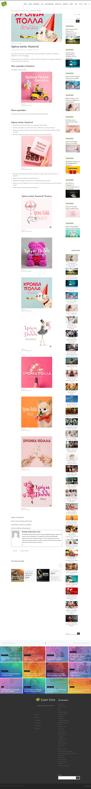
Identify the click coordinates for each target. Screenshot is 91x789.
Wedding (60, 763)
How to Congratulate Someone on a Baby (71, 438)
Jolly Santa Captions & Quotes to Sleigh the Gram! (72, 584)
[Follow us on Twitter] (79, 15)
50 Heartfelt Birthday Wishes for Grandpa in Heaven (11, 674)
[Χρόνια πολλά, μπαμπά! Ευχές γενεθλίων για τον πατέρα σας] (72, 283)
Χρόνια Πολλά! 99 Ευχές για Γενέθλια (71, 142)
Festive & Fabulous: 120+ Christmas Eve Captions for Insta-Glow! (72, 597)
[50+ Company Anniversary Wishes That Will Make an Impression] (72, 333)
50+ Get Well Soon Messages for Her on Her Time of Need (71, 404)
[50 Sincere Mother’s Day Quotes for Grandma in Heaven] (72, 456)
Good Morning (62, 732)
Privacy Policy (38, 725)
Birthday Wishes (5, 655)
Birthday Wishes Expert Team (19, 49)
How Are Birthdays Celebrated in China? (11, 658)
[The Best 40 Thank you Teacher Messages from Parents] (72, 480)
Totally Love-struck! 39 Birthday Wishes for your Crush (33, 658)
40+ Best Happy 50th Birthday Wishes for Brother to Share (33, 690)
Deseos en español (63, 722)
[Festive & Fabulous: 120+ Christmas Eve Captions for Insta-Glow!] (72, 591)
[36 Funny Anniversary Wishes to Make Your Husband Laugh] (72, 444)
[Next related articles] (60, 565)
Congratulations (63, 720)
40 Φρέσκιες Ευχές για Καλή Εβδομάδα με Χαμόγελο (73, 163)
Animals (60, 704)
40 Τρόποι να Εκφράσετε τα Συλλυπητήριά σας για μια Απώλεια (72, 186)
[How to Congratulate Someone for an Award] (72, 411)
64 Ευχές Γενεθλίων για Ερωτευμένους (21, 528)
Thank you (61, 757)
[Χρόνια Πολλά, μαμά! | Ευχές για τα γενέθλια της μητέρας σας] (72, 295)
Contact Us (37, 728)
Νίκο (27, 55)
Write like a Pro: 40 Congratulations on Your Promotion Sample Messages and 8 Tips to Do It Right (80, 657)
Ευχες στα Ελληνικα (26, 10)
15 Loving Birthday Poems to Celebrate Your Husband (55, 658)
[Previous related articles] (57, 565)
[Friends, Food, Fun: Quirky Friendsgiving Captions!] (72, 566)
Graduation (61, 739)
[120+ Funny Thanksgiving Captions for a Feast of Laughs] (72, 529)
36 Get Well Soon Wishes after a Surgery (71, 392)
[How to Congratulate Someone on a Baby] (72, 433)
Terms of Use (37, 723)
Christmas (61, 718)
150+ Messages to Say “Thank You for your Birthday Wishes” (79, 690)
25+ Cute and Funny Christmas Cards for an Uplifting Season (71, 522)
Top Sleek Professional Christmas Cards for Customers (72, 546)
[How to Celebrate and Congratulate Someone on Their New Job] (72, 421)
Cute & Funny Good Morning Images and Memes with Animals (56, 674)
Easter (60, 724)
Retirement (61, 755)
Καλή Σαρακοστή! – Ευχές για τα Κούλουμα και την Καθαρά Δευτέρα (72, 32)
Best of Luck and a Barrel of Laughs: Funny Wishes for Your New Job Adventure (72, 354)
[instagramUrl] (22, 545)
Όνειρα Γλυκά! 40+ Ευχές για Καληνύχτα (72, 207)
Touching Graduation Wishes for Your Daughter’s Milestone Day (71, 379)
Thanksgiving (62, 759)
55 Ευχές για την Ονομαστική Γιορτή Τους (21, 521)
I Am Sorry (61, 745)
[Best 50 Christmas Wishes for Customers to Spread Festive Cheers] (72, 604)
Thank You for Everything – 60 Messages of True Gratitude (71, 326)
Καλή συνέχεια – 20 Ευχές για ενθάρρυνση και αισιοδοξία (72, 100)
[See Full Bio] (42, 542)
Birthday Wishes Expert (9, 785)
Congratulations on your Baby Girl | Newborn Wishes (10, 690)
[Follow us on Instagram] (77, 15)
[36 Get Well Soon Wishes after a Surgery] (72, 386)
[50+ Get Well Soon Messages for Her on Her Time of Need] (72, 398)
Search (78, 18)
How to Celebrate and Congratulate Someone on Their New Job (72, 427)
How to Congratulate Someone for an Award (72, 416)
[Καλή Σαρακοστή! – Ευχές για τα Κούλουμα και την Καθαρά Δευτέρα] (72, 271)
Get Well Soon (62, 726)
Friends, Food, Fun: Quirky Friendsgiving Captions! (72, 572)
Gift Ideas (61, 728)
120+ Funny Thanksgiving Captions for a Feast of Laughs (72, 535)
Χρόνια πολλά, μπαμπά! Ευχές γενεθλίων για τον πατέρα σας (71, 55)
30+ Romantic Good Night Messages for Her (72, 366)
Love (59, 747)
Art (59, 708)
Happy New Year (62, 743)
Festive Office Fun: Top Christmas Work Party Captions (71, 474)
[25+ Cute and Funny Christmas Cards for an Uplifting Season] (72, 517)
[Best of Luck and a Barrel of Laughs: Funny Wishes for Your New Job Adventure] (72, 347)
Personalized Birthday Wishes (67, 753)
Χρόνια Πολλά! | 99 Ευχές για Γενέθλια (21, 524)
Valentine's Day (62, 761)
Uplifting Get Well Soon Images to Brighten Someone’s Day (33, 674)
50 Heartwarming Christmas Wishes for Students (72, 624)
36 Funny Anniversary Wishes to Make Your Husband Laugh (72, 450)
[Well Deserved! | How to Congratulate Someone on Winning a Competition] (72, 257)
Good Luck (72, 669)
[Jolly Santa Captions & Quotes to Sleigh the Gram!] (72, 578)
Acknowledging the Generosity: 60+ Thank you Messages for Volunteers (72, 499)
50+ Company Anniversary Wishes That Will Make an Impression (71, 340)
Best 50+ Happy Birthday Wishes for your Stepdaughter (71, 512)
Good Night (61, 734)
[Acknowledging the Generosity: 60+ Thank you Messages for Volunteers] (72, 492)
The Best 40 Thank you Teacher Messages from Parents (72, 486)
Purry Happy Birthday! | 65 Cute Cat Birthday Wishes (56, 690)
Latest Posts (18, 10)
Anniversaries (62, 706)
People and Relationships (65, 751)
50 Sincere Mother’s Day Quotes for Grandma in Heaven (71, 462)
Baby (59, 710)
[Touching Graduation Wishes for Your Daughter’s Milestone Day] (72, 373)
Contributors (37, 720)
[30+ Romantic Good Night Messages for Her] (72, 360)
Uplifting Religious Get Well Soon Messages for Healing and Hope (71, 559)
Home (12, 10)
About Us (37, 717)
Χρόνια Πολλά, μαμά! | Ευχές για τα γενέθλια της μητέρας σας (73, 78)
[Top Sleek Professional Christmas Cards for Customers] (72, 541)
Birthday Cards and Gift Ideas (45, 705)
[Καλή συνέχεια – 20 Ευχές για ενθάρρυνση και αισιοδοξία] (72, 307)
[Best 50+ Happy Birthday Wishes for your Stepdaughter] (72, 506)
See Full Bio (39, 542)
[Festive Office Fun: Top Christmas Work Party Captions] (72, 468)
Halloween (61, 741)
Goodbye (60, 737)
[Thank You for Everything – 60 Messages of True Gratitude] (72, 319)
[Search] (78, 21)
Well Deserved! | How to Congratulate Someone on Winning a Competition (72, 264)
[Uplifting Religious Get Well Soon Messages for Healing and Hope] (72, 553)
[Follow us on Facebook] (85, 786)
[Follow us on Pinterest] (74, 15)
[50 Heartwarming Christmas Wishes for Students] (72, 618)
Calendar (61, 716)
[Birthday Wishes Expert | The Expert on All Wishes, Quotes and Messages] (4, 3)
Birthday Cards (62, 712)
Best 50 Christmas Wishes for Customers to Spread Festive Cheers (72, 611)
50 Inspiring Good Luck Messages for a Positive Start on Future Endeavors (79, 673)
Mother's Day (62, 749)
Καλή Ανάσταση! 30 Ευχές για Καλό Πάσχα (73, 227)
